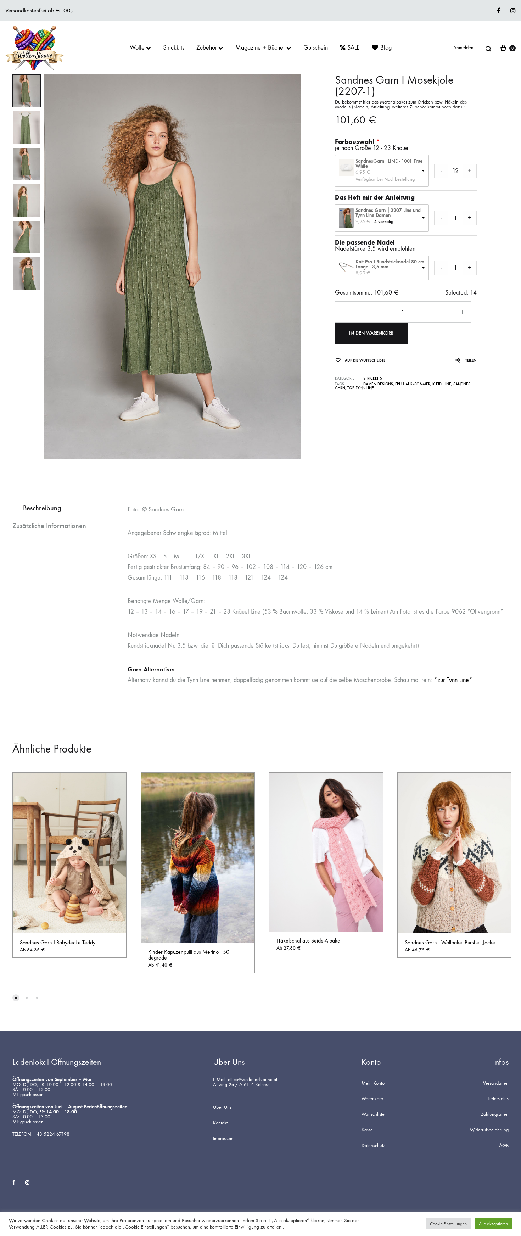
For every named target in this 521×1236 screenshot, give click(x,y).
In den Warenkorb (371, 333)
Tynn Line (365, 388)
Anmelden (463, 47)
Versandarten (496, 1083)
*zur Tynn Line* (453, 680)
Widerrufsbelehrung (489, 1130)
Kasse (367, 1130)
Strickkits (173, 48)
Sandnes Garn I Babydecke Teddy (57, 942)
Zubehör (206, 48)
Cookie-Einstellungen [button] (448, 1223)
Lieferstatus (498, 1098)
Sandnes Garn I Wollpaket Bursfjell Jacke (450, 942)
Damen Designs (378, 384)
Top (350, 388)
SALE (353, 48)
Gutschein (315, 48)
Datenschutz (373, 1145)
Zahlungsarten (495, 1114)
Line (447, 384)
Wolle (137, 48)
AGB (504, 1145)
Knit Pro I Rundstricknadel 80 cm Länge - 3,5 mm (389, 264)
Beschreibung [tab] (42, 507)
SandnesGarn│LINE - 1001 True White (388, 164)
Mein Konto (373, 1083)
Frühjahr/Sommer (412, 384)
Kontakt (220, 1122)
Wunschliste (373, 1114)
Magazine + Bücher (260, 48)
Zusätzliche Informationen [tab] (49, 525)
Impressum (223, 1138)
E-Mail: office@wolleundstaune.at (245, 1079)
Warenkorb (372, 1098)
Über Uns (222, 1107)
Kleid (437, 384)
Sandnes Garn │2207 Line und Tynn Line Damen (388, 213)
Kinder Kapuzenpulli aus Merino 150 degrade (188, 955)
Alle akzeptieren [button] (493, 1223)
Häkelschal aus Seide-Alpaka (308, 940)
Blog (386, 48)
